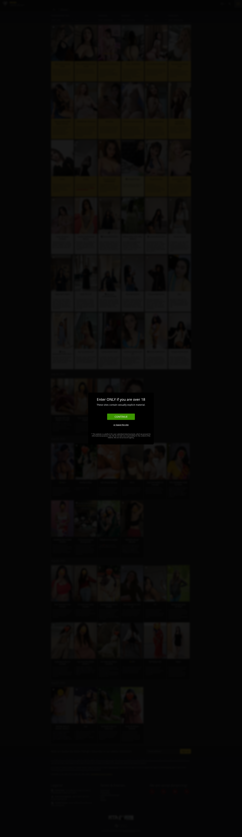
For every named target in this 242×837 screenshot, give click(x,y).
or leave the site (121, 424)
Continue (121, 416)
